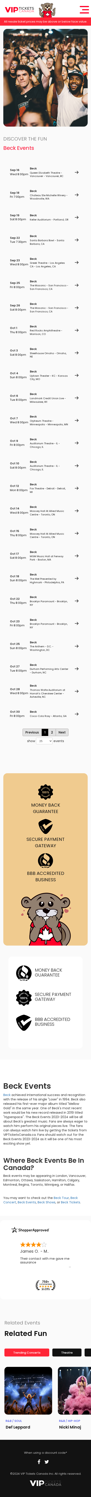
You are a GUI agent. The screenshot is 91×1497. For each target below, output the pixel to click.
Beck (7, 1095)
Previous (32, 732)
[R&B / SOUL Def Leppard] (28, 1391)
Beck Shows (46, 1202)
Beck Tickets (70, 1202)
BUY (76, 172)
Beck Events (27, 1202)
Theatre (67, 1353)
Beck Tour (61, 1198)
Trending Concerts (26, 1353)
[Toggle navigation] (84, 9)
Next (62, 732)
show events (45, 741)
